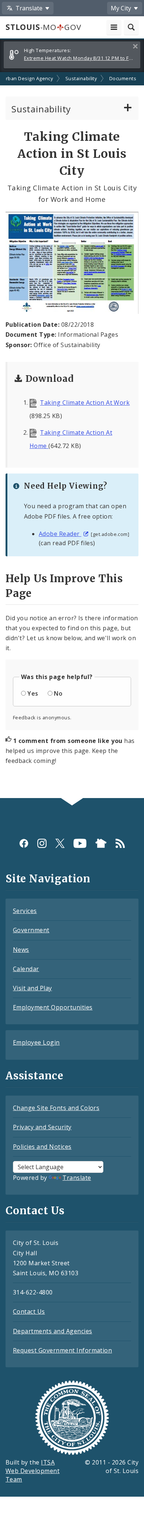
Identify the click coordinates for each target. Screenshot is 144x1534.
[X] (60, 843)
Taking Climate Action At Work (85, 402)
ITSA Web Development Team (32, 1470)
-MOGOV (43, 27)
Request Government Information (62, 1350)
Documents (122, 78)
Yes (32, 693)
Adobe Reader (60, 534)
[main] (72, 435)
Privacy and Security (42, 1127)
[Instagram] (42, 843)
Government (31, 930)
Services (25, 911)
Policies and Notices (42, 1147)
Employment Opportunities (53, 1007)
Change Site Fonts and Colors (56, 1108)
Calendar (26, 969)
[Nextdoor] (101, 843)
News (21, 950)
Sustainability (81, 78)
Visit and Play (32, 988)
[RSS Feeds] (120, 843)
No (58, 693)
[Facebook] (23, 843)
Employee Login (36, 1042)
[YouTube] (79, 843)
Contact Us (29, 1311)
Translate (76, 1178)
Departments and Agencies (52, 1331)
